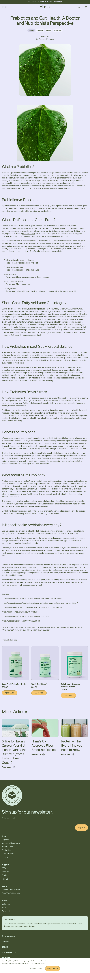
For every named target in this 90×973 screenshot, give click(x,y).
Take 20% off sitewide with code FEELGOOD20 (45, 2)
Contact (5, 875)
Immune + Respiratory (11, 843)
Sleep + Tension (8, 847)
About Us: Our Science (11, 890)
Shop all (5, 857)
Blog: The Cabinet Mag (11, 893)
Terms (5, 947)
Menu (4, 7)
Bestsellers (6, 850)
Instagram (6, 904)
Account (5, 872)
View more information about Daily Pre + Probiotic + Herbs (14, 648)
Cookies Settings (36, 968)
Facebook (6, 911)
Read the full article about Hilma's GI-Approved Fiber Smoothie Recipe (42, 722)
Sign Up (81, 828)
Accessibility (9, 952)
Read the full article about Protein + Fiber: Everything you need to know (73, 722)
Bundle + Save (8, 854)
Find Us (5, 879)
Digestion (6, 839)
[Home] (45, 6)
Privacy (5, 942)
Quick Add (11, 693)
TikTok (5, 908)
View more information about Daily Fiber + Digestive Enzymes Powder (74, 650)
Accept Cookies (52, 968)
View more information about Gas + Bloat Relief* (43, 648)
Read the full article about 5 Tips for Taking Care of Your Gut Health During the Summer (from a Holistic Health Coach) (15, 724)
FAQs (4, 868)
